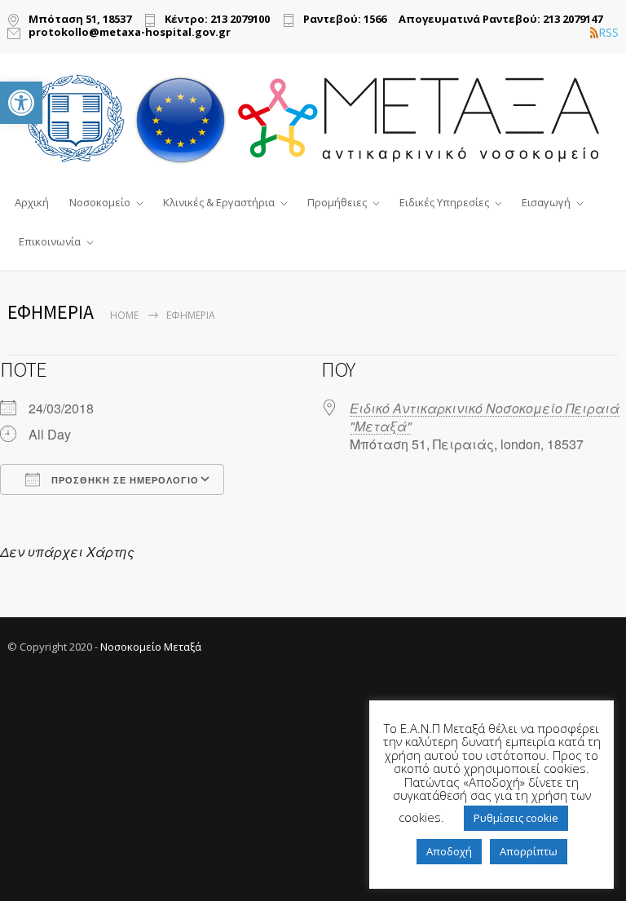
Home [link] (124, 315)
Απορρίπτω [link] (529, 851)
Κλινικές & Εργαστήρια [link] (219, 202)
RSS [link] (608, 32)
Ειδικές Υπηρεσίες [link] (444, 202)
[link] (21, 103)
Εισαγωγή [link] (546, 202)
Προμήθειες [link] (337, 202)
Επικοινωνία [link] (50, 241)
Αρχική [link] (32, 202)
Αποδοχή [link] (449, 851)
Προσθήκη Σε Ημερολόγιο (123, 480)
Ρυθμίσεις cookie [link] (516, 817)
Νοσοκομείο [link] (99, 202)
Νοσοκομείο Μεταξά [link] (150, 646)
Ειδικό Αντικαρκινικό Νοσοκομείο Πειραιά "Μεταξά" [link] (484, 417)
